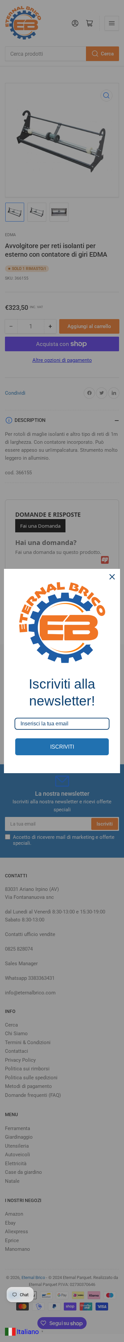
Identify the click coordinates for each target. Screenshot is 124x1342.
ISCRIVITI (62, 747)
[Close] (112, 577)
